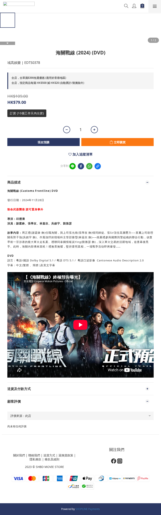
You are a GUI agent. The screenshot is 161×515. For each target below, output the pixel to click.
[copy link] (98, 166)
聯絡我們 (34, 455)
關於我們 (19, 455)
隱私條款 (35, 459)
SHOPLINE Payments (87, 509)
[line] (72, 166)
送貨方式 (49, 455)
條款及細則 (52, 459)
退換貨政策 (65, 455)
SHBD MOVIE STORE (50, 467)
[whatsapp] (89, 166)
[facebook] (81, 166)
